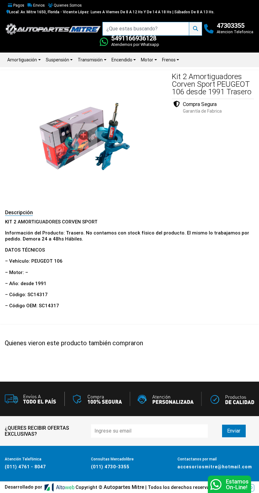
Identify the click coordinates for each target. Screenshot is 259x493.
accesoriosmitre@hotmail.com (215, 466)
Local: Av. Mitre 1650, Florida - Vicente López (49, 12)
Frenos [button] (169, 59)
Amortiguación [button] (22, 59)
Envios (38, 5)
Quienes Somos (67, 5)
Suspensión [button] (57, 59)
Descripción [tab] (19, 212)
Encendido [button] (121, 59)
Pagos (18, 5)
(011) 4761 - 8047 (25, 466)
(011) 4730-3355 (110, 466)
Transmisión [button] (90, 59)
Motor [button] (147, 59)
